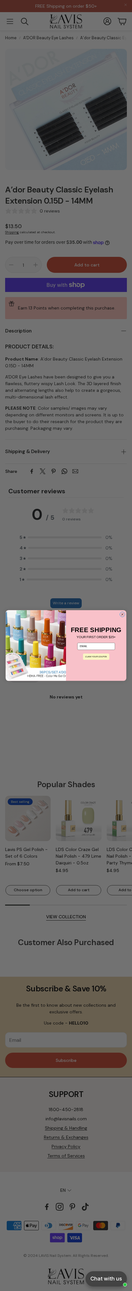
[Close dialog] (122, 614)
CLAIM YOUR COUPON (96, 656)
